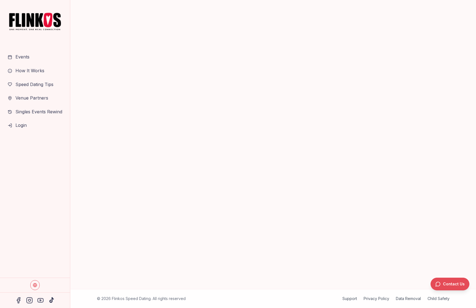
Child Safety (439, 298)
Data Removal (408, 298)
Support (349, 298)
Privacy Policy (376, 298)
